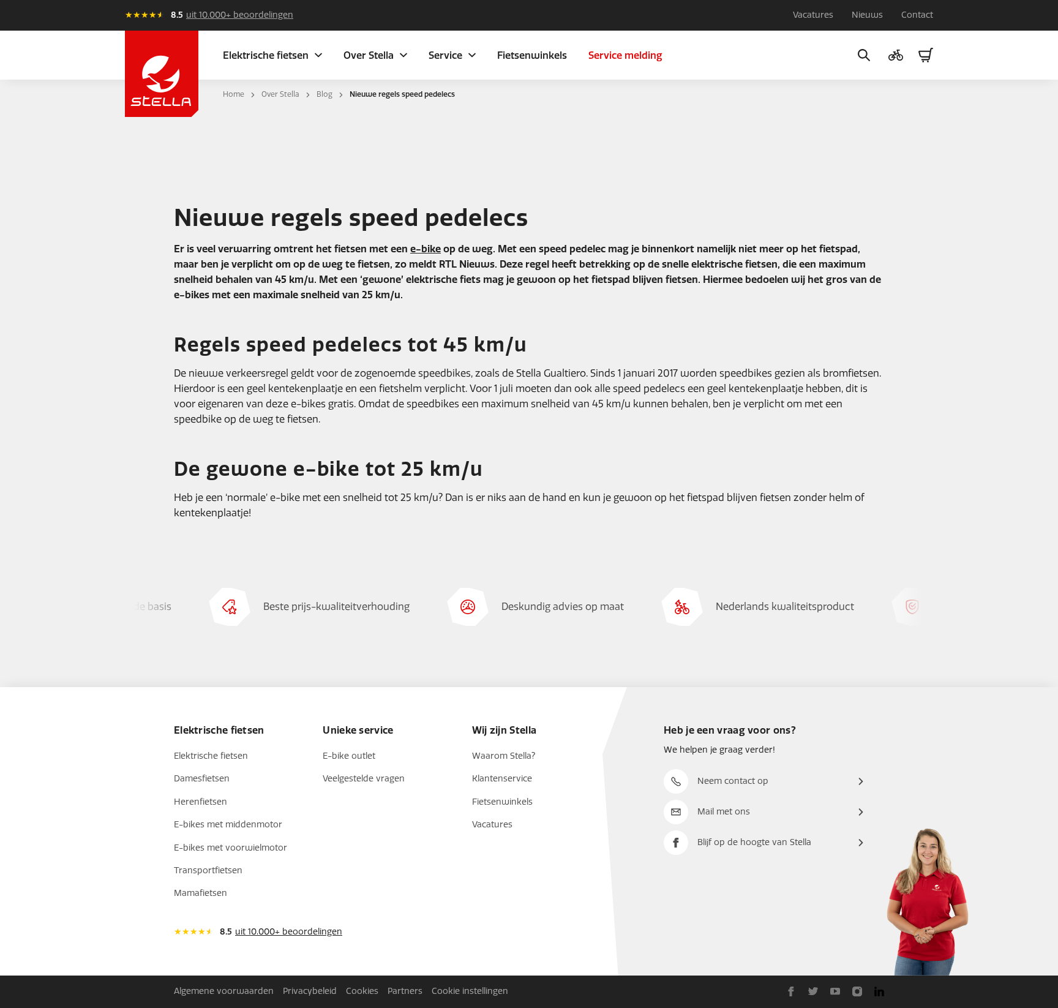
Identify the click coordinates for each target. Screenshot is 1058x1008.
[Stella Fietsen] (161, 74)
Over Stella (280, 94)
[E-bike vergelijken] (895, 55)
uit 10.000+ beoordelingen (239, 15)
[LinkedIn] (879, 991)
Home (233, 94)
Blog (324, 94)
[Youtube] (835, 991)
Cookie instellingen (470, 991)
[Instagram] (857, 991)
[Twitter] (813, 991)
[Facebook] (791, 991)
